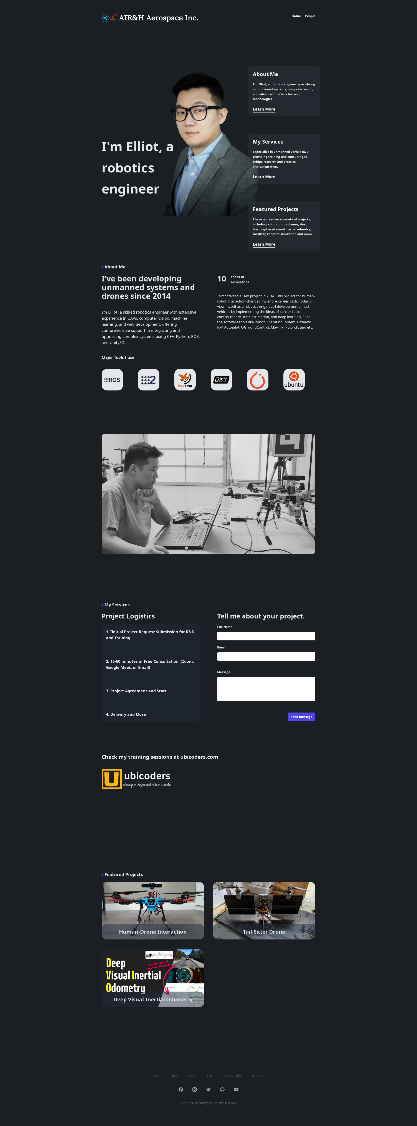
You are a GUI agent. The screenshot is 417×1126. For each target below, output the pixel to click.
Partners (258, 1075)
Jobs (192, 1075)
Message (223, 672)
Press (209, 1075)
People (310, 16)
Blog (175, 1075)
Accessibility (233, 1075)
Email (221, 647)
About (157, 1075)
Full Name (224, 627)
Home (296, 16)
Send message (301, 717)
